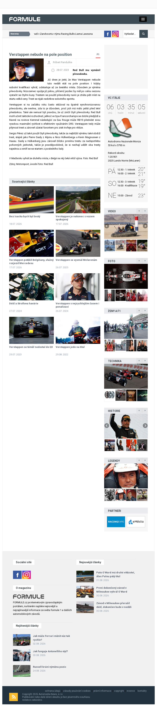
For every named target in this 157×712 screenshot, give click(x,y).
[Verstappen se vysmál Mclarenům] (78, 243)
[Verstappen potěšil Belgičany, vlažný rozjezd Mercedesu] (31, 243)
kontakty (142, 691)
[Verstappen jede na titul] (78, 330)
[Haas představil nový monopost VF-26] (126, 276)
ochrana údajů (52, 691)
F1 (98, 54)
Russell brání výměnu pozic (49, 666)
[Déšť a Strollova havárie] (31, 286)
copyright (119, 691)
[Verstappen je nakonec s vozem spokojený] (78, 199)
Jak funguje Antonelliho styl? (50, 651)
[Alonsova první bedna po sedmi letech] (126, 426)
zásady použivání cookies (77, 691)
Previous (107, 226)
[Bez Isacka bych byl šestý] (31, 199)
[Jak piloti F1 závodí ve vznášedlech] (126, 226)
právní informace (102, 691)
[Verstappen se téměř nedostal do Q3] (31, 330)
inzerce (131, 691)
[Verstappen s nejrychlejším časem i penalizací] (78, 286)
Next (145, 226)
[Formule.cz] (24, 18)
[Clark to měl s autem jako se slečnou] (126, 475)
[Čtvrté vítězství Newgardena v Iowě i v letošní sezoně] (126, 376)
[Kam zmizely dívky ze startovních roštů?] (126, 326)
